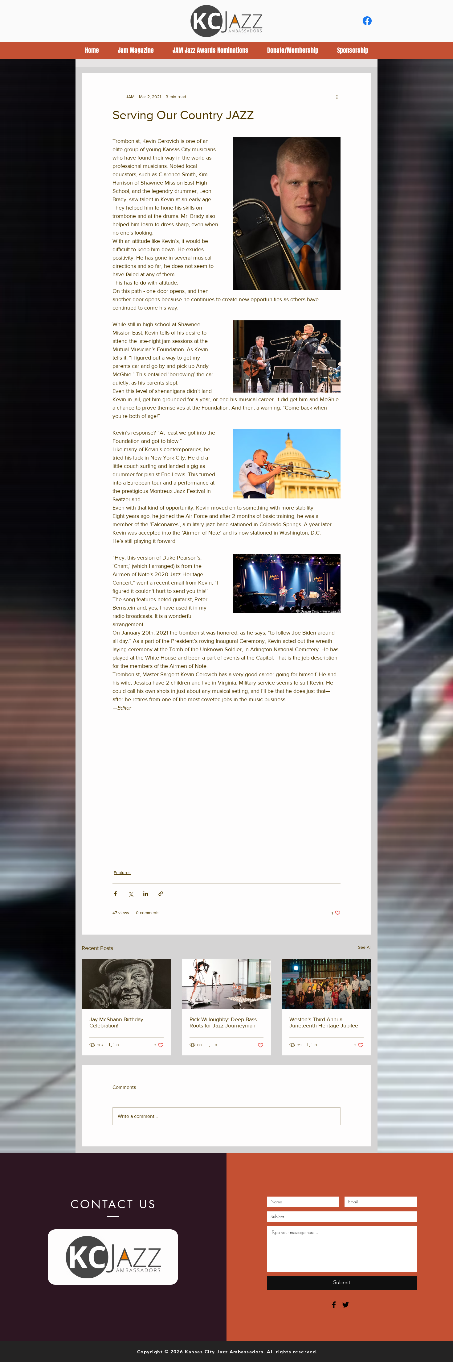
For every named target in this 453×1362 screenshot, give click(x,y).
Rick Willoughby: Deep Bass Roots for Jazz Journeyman (223, 1022)
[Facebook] (367, 21)
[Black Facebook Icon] (333, 1304)
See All (364, 947)
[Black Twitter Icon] (345, 1304)
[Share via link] (161, 894)
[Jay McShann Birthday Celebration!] (126, 984)
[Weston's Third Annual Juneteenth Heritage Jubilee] (326, 984)
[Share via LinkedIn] (146, 894)
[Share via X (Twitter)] (130, 894)
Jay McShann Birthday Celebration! (116, 1022)
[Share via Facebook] (115, 894)
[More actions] (337, 96)
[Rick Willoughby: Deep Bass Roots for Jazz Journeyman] (226, 984)
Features (122, 872)
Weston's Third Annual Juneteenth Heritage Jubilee (323, 1022)
